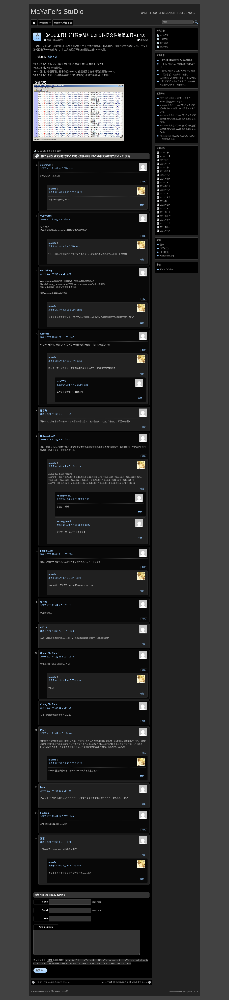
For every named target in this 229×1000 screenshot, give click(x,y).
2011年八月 (165, 223)
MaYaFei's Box (167, 269)
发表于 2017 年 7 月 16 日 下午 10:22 (65, 763)
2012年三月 (165, 208)
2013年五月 (165, 194)
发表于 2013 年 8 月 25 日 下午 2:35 (56, 168)
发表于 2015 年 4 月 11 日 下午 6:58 (73, 499)
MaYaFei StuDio (43, 991)
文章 (164, 248)
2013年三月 (165, 197)
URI (46, 918)
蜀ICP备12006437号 (59, 991)
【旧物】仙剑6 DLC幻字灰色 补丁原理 (177, 71)
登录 (162, 245)
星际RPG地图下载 (63, 22)
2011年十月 (165, 220)
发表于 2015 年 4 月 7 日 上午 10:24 (64, 578)
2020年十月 (165, 153)
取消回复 (61, 895)
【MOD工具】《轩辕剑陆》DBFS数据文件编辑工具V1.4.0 (94, 35)
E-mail (45, 910)
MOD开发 (51, 40)
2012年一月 (165, 212)
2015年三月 (165, 182)
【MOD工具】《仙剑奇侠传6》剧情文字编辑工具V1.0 (124, 982)
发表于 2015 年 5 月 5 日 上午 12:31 (56, 605)
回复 (144, 181)
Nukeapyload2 (48, 894)
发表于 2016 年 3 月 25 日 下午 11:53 (57, 631)
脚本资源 (164, 43)
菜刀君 (43, 602)
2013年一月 (165, 201)
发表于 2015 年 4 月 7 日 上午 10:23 (64, 466)
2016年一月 (165, 164)
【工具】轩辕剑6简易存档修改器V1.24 (52, 982)
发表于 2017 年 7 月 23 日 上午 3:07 (56, 791)
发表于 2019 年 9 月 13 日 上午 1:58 (64, 866)
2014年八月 (165, 186)
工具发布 (60, 40)
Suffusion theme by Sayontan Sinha (183, 991)
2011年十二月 (166, 216)
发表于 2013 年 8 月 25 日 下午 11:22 (65, 192)
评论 (164, 252)
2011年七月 (165, 227)
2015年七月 (165, 179)
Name (45, 902)
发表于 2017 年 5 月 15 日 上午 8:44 (56, 733)
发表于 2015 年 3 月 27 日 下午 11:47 (57, 337)
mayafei (43, 151)
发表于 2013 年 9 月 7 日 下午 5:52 (64, 246)
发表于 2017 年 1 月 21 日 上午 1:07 (56, 708)
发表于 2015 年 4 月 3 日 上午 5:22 (72, 385)
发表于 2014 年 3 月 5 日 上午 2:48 (55, 274)
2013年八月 (165, 190)
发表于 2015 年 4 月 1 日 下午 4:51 (55, 414)
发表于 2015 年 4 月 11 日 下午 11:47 (73, 525)
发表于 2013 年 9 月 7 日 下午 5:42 (55, 220)
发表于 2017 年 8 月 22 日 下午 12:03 (57, 816)
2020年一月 (165, 156)
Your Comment (46, 927)
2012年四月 (165, 205)
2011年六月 (165, 231)
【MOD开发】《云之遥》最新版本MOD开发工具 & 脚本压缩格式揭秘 (178, 108)
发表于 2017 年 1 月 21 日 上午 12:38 (57, 657)
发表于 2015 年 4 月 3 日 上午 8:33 (55, 440)
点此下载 (52, 56)
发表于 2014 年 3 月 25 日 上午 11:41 (65, 310)
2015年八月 (165, 175)
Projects (43, 22)
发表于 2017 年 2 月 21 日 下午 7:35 (64, 680)
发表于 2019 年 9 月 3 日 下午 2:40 (55, 842)
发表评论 (144, 40)
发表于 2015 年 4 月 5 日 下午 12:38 (56, 554)
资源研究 (164, 46)
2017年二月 (165, 160)
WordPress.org (167, 256)
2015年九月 (165, 171)
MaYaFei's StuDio (57, 11)
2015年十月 (165, 167)
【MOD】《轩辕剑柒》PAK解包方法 (176, 60)
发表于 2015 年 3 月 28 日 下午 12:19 (65, 361)
